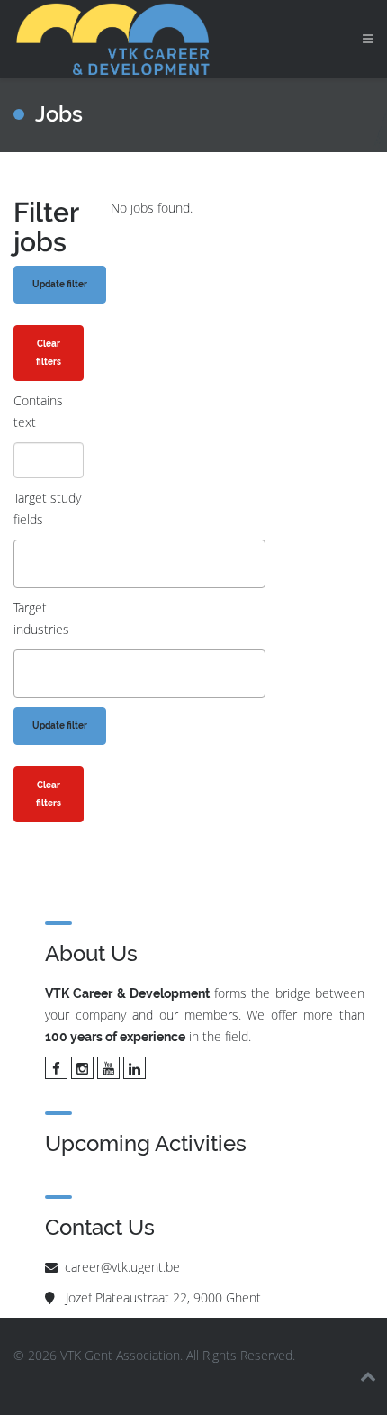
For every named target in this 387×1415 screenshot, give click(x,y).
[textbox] (24, 563)
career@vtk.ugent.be (122, 1266)
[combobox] (140, 564)
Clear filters (48, 353)
